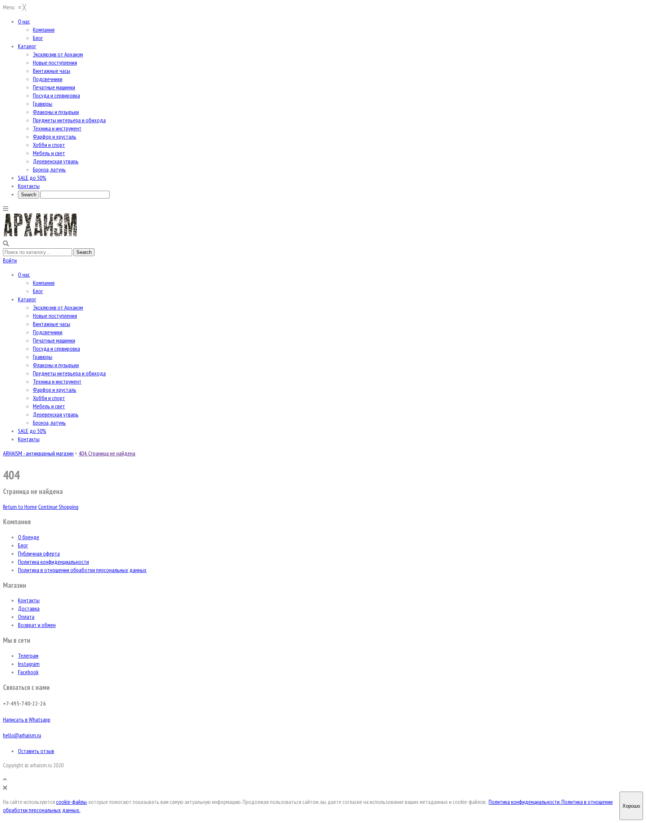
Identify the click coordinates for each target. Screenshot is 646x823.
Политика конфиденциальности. (525, 801)
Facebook (28, 672)
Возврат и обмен (37, 625)
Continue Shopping (58, 506)
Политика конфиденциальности (53, 561)
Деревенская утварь (56, 414)
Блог (38, 291)
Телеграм (28, 655)
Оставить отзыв (36, 751)
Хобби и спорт (49, 398)
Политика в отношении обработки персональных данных (82, 570)
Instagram (29, 663)
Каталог (27, 299)
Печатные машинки (54, 340)
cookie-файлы (71, 801)
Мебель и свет (49, 406)
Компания (44, 282)
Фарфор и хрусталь (54, 389)
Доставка (29, 608)
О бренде (28, 537)
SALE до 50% (32, 430)
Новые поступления (55, 315)
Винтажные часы (51, 324)
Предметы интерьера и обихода (69, 373)
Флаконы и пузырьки (56, 365)
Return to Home (20, 506)
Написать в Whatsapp (26, 719)
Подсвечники (47, 332)
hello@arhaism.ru (22, 735)
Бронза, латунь (49, 422)
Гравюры (42, 356)
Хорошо (631, 806)
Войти (10, 260)
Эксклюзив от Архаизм (58, 307)
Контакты (29, 439)
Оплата (26, 616)
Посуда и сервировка (56, 348)
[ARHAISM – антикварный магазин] (40, 235)
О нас (24, 274)
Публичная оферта (39, 553)
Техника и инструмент (57, 381)
